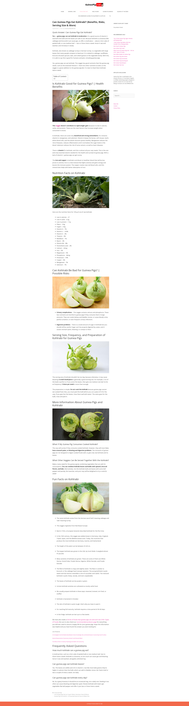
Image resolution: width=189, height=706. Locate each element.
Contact (115, 106)
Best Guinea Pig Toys (119, 65)
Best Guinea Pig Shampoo (120, 63)
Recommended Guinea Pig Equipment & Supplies (91, 16)
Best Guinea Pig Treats (119, 48)
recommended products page (87, 622)
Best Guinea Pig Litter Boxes (120, 56)
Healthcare (95, 11)
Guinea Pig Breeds (108, 11)
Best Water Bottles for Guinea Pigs (122, 54)
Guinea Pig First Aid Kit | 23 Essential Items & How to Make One (71, 696)
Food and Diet (84, 11)
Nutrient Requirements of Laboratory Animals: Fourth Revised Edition (67, 638)
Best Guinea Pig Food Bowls (120, 58)
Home (62, 11)
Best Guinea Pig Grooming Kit (121, 60)
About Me (116, 104)
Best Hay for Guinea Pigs (120, 46)
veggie (58, 126)
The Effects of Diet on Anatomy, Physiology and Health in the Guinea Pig (68, 641)
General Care (72, 11)
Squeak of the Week (122, 11)
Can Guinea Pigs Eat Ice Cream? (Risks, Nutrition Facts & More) (71, 694)
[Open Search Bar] (110, 16)
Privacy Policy (117, 108)
